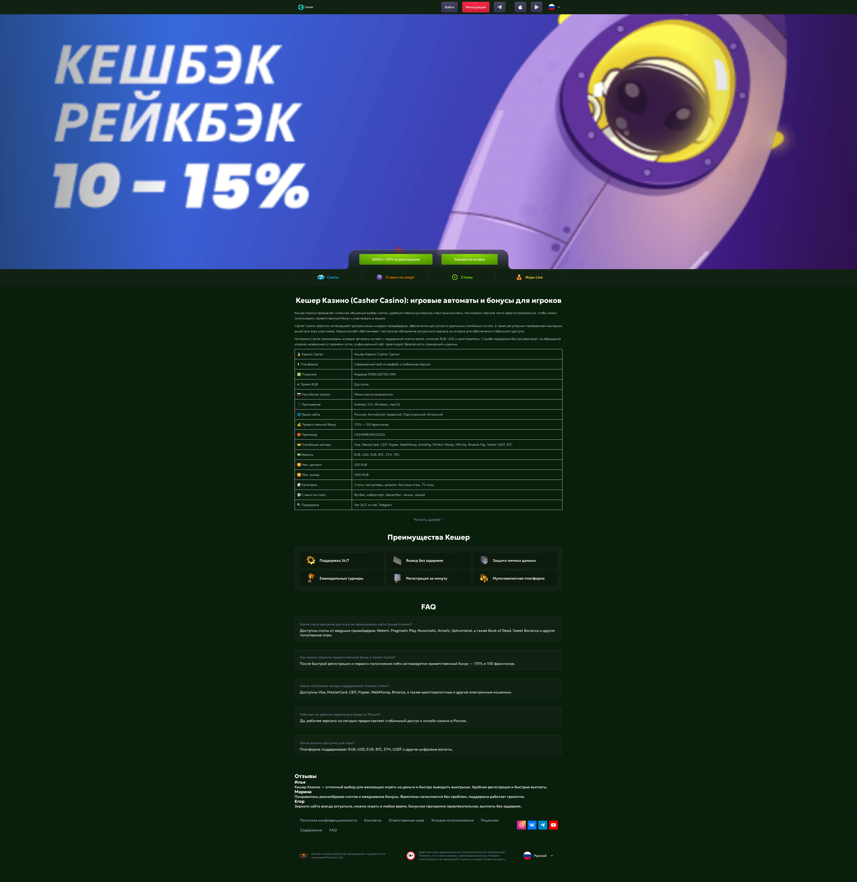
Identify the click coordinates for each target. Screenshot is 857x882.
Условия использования (452, 820)
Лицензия (489, 820)
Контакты (372, 820)
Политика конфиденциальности (328, 820)
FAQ (333, 830)
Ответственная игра (406, 820)
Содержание (311, 830)
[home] (306, 7)
